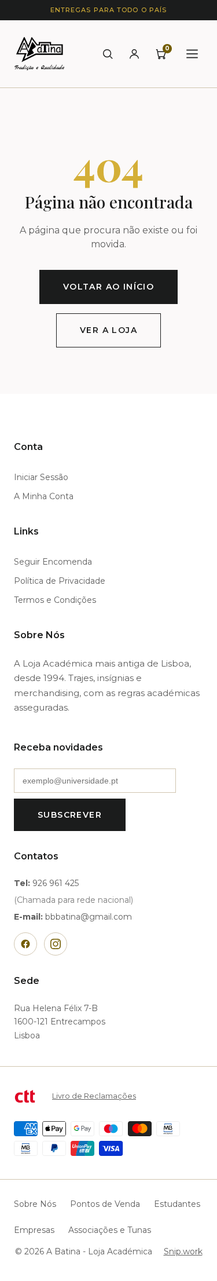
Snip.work (183, 1251)
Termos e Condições (55, 600)
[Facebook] (25, 944)
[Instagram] (55, 944)
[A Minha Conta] (134, 53)
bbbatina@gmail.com (88, 917)
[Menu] (192, 54)
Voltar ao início (108, 286)
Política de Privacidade (59, 581)
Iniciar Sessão (41, 477)
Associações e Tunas (109, 1230)
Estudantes (177, 1204)
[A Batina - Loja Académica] (39, 53)
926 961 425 (55, 883)
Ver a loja (108, 330)
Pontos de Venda (105, 1204)
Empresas (34, 1230)
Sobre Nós (35, 1204)
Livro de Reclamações (94, 1095)
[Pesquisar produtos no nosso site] (107, 53)
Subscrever (70, 815)
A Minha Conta (43, 496)
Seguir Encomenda (53, 562)
